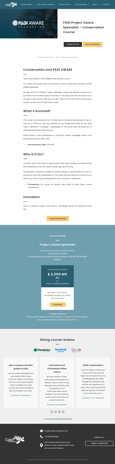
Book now (58, 305)
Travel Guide (84, 460)
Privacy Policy (69, 460)
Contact (106, 4)
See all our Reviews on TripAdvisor (58, 419)
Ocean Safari (64, 4)
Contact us (99, 437)
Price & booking (92, 44)
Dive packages (81, 4)
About (94, 4)
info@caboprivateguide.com (56, 431)
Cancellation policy (58, 314)
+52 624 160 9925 (52, 437)
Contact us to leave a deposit (76, 317)
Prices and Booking (58, 218)
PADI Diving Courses (45, 4)
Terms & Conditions (99, 443)
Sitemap (76, 460)
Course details (72, 44)
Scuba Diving (26, 4)
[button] (51, 412)
